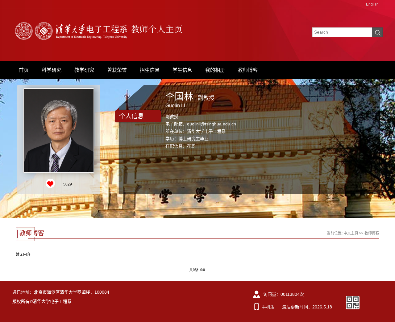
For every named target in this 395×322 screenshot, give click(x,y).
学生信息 (182, 70)
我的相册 (215, 70)
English (372, 4)
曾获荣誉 (117, 70)
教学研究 (84, 70)
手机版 (268, 306)
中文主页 (350, 233)
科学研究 (51, 70)
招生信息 (150, 70)
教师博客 (248, 70)
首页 (24, 70)
